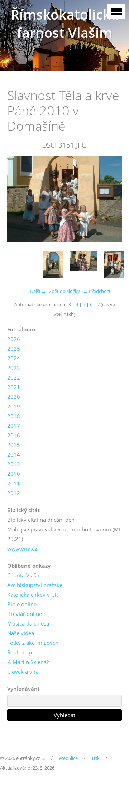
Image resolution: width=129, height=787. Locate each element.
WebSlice (68, 758)
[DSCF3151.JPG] (83, 264)
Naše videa (20, 633)
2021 (13, 387)
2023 (13, 367)
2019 (13, 406)
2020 (13, 396)
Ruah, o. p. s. (23, 652)
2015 (13, 444)
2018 (13, 416)
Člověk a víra (23, 671)
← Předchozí (96, 291)
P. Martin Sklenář (28, 661)
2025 (13, 348)
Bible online (22, 604)
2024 (13, 358)
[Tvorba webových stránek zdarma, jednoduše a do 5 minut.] (43, 759)
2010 (13, 473)
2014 (13, 454)
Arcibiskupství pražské (34, 584)
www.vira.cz (22, 548)
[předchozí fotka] (19, 199)
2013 (13, 464)
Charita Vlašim (25, 575)
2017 (13, 425)
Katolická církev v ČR (32, 594)
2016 (13, 435)
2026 (13, 339)
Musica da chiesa (28, 623)
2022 (13, 377)
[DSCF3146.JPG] (52, 264)
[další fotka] (110, 199)
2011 (13, 483)
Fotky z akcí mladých (32, 642)
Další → (38, 291)
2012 (13, 493)
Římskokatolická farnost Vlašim (65, 23)
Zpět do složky (64, 291)
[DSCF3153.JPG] (113, 264)
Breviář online (24, 613)
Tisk (95, 758)
